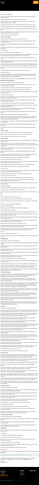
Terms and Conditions (21, 480)
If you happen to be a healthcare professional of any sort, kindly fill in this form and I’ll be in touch (16, 454)
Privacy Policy (15, 480)
